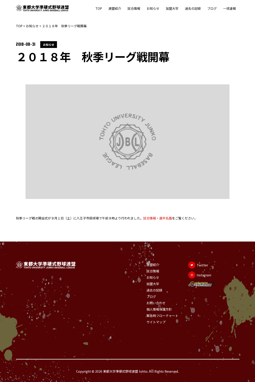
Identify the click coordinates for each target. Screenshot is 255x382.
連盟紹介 (114, 8)
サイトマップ (156, 322)
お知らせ (153, 8)
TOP (98, 8)
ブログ (212, 8)
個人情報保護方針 (159, 309)
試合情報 (134, 8)
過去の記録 (193, 8)
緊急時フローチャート (162, 315)
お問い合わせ (156, 302)
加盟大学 (172, 8)
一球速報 (229, 8)
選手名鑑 (165, 218)
